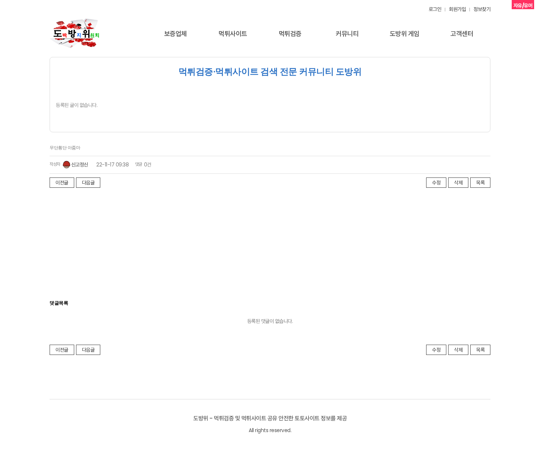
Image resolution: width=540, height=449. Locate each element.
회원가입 (457, 9)
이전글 (61, 182)
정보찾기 (482, 9)
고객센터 (461, 33)
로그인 (435, 9)
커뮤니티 (347, 33)
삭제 (458, 182)
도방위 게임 (405, 33)
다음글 (88, 182)
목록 (480, 182)
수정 (436, 182)
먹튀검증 (290, 33)
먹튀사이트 (233, 33)
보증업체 (175, 33)
